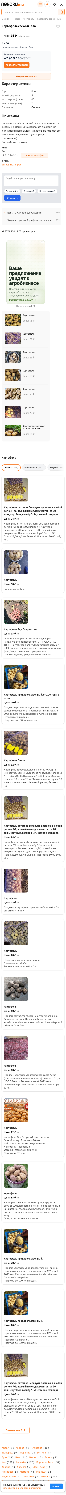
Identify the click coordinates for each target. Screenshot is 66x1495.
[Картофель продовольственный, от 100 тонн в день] (16, 688)
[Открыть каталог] (40, 4)
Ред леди (41, 1471)
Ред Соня (29, 1476)
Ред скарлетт (9, 1476)
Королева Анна (45, 1462)
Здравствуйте (12, 191)
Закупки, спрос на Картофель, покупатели (29, 220)
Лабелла (21, 1466)
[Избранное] (54, 4)
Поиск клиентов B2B (25, 306)
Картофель (28, 18)
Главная (5, 18)
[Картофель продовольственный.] (16, 1252)
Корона (6, 1466)
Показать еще (15, 1430)
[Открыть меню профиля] (61, 4)
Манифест (7, 1471)
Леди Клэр (39, 1466)
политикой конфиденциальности (22, 1487)
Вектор (33, 1457)
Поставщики (34, 467)
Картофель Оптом (14, 760)
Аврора (20, 1447)
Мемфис (24, 1471)
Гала (4, 1462)
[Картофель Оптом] (16, 753)
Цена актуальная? (47, 191)
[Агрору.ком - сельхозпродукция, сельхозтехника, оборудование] (12, 4)
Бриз (4, 1457)
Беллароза (7, 1452)
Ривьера (45, 1476)
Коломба (21, 1462)
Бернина (25, 1452)
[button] (61, 12)
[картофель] (16, 1000)
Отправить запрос (26, 76)
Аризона (38, 1447)
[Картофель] (16, 573)
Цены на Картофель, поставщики (24, 212)
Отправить (12, 197)
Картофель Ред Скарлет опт (20, 629)
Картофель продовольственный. (23, 1258)
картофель (10, 1006)
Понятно (56, 1486)
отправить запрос (11, 164)
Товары (16, 18)
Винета (49, 1457)
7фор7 (5, 1447)
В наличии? (29, 191)
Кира (5, 43)
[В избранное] (58, 27)
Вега (18, 1457)
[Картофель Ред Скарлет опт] (16, 622)
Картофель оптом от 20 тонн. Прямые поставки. (33, 428)
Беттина (41, 1452)
